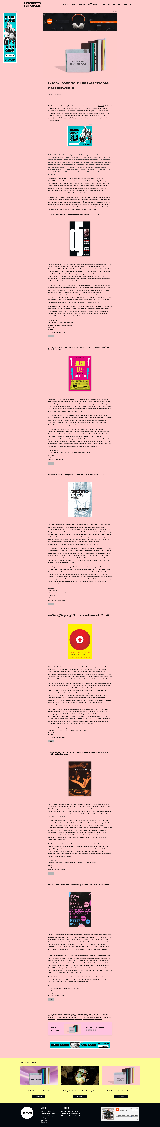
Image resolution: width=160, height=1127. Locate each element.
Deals (88, 4)
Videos (94, 4)
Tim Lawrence (78, 1019)
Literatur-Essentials (61, 1017)
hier (57, 120)
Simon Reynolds (91, 1017)
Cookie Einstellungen (47, 1116)
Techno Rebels (99, 1017)
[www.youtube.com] (114, 4)
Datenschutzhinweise (48, 1113)
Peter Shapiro (82, 1017)
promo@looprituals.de (73, 1113)
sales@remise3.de (73, 1111)
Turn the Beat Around (88, 1019)
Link (51, 336)
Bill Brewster (102, 1014)
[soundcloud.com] (125, 4)
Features (58, 1014)
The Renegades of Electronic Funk (65, 1019)
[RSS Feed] (130, 4)
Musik (73, 4)
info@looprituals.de (74, 1116)
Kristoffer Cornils (54, 100)
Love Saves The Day (73, 1017)
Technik (65, 4)
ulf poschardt (98, 1019)
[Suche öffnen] (134, 4)
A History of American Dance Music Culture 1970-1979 (84, 1014)
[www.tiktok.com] (104, 4)
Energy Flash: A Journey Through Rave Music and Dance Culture (83, 1015)
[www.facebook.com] (119, 4)
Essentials (101, 106)
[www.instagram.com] (108, 4)
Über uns (82, 4)
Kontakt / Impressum (47, 1111)
